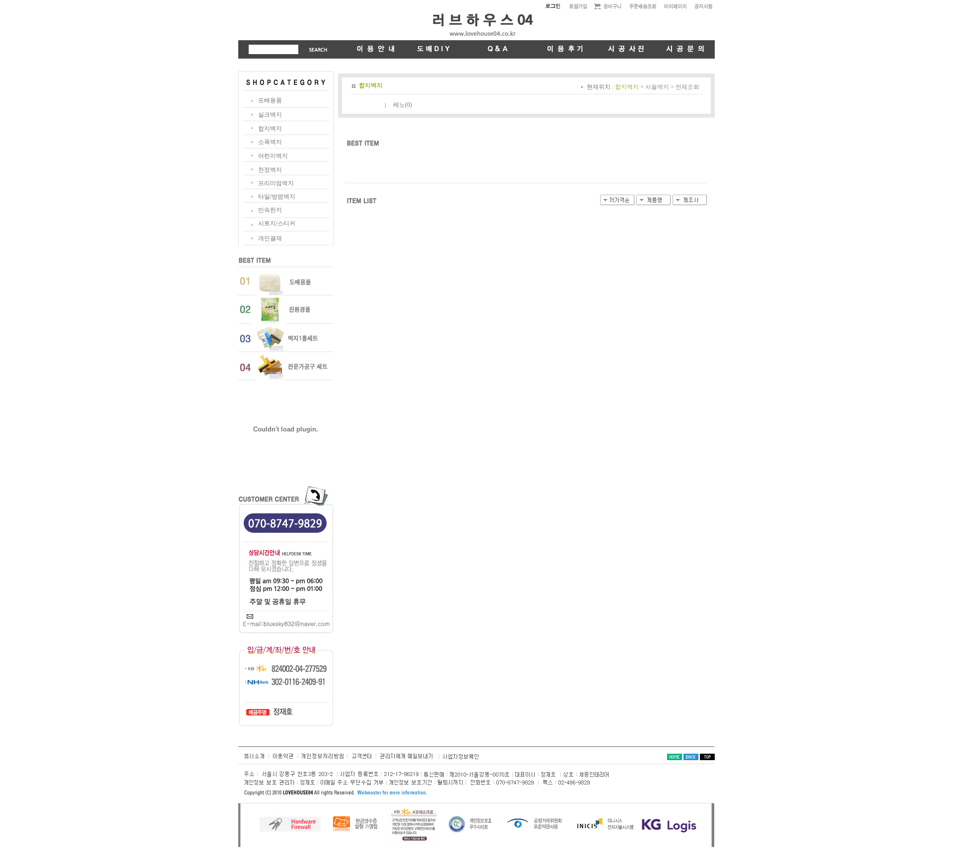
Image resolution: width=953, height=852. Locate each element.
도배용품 (270, 100)
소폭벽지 (270, 142)
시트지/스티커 (276, 223)
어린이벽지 (273, 155)
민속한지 (270, 210)
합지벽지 (270, 128)
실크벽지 (270, 114)
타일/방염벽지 (276, 196)
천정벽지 (270, 169)
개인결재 (270, 238)
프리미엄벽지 (276, 183)
